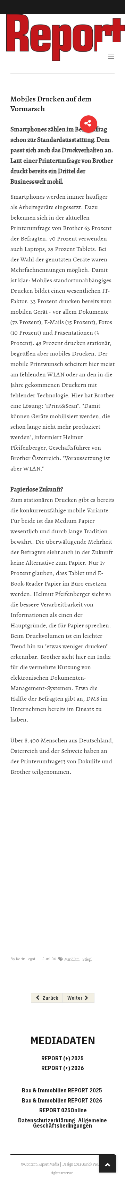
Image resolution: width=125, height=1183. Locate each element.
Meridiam (72, 959)
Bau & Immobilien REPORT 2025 (62, 1090)
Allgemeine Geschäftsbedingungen (70, 1123)
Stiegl (87, 959)
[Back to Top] (107, 1164)
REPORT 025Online (62, 1110)
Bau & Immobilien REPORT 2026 (62, 1100)
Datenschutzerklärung (47, 1120)
